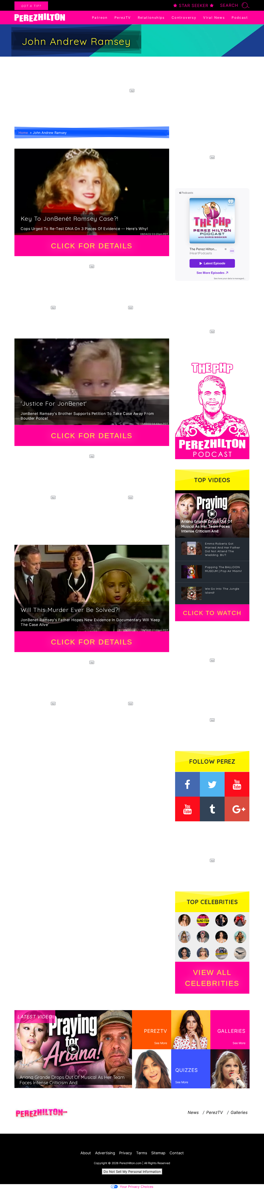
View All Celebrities (212, 977)
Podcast (240, 17)
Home (23, 133)
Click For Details (92, 246)
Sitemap (158, 1153)
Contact (177, 1153)
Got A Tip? (31, 6)
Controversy (184, 17)
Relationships (151, 17)
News (193, 1112)
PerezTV (122, 17)
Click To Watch (212, 613)
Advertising (105, 1153)
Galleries (239, 1112)
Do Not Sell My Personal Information (132, 1171)
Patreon (100, 17)
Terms (141, 1153)
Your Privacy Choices (136, 1187)
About (85, 1153)
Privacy (125, 1153)
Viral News (214, 17)
